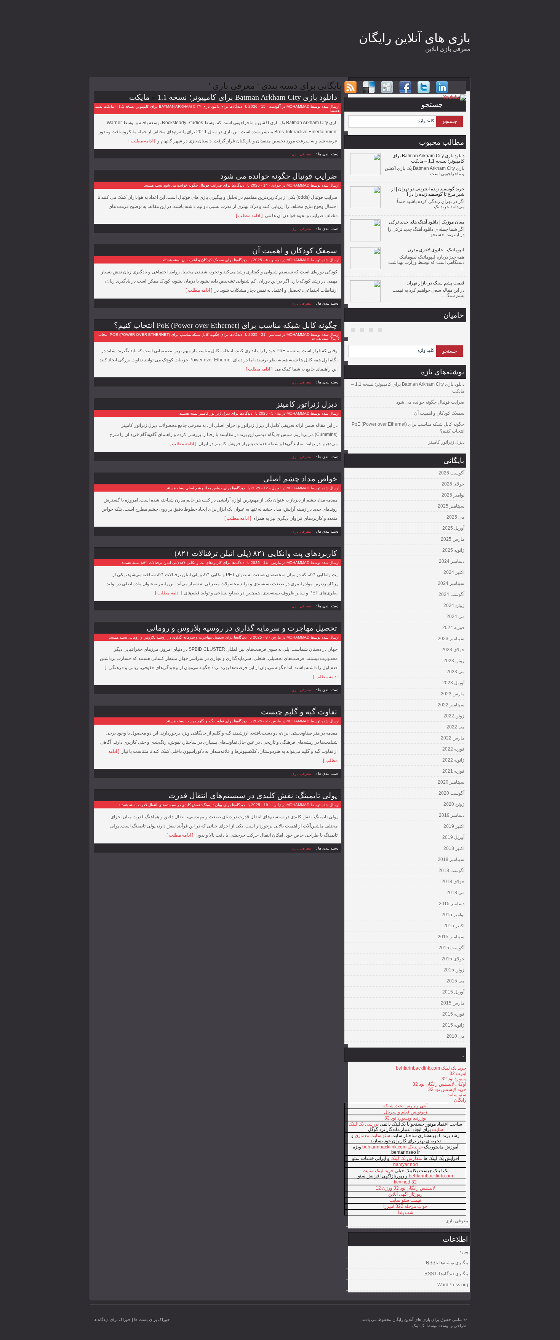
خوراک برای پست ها (152, 1319)
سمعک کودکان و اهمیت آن (294, 250)
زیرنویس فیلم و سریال (405, 1112)
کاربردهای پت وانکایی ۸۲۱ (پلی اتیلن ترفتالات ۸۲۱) (255, 553)
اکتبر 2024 (453, 572)
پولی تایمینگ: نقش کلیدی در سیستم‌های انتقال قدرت (252, 795)
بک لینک (419, 1325)
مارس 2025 (452, 539)
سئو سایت (456, 1094)
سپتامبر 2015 (451, 936)
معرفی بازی (301, 154)
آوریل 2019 (453, 837)
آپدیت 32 (458, 1073)
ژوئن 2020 (453, 804)
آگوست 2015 (451, 947)
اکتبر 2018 (453, 848)
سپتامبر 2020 (451, 782)
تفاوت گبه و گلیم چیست (299, 712)
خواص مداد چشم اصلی (300, 478)
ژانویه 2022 (453, 760)
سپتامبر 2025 (451, 506)
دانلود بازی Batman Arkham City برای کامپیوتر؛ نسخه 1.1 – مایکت (233, 97)
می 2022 (455, 727)
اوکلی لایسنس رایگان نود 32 (439, 1084)
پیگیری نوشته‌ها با (447, 1262)
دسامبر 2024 (451, 561)
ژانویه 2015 (453, 1025)
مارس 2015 (452, 1003)
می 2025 (455, 517)
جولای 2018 (453, 881)
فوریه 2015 (453, 1014)
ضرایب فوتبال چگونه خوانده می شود (278, 176)
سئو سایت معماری (372, 1135)
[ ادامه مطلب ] (142, 141)
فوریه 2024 (453, 627)
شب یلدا (405, 1212)
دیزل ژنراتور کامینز (306, 404)
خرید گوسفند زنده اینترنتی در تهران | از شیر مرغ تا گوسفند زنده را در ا (427, 191)
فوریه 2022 (453, 749)
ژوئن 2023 (453, 660)
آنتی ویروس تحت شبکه (405, 1105)
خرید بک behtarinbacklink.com (392, 1147)
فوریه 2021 (453, 771)
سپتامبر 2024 (451, 583)
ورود (463, 1251)
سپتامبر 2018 (451, 859)
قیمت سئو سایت (405, 1200)
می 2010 (455, 1036)
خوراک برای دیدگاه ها (112, 1319)
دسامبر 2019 (451, 815)
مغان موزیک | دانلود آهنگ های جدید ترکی (426, 222)
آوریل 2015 (453, 992)
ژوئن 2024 (453, 605)
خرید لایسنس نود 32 (447, 1089)
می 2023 (455, 671)
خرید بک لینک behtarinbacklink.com (431, 1068)
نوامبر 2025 (453, 495)
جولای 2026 (453, 484)
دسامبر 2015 (451, 903)
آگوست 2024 (451, 594)
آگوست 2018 (451, 870)
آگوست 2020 (451, 793)
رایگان (460, 1100)
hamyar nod (405, 1164)
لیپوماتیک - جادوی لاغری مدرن (436, 249)
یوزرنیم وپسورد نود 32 (405, 1118)
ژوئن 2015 (453, 970)
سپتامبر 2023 (451, 638)
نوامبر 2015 (453, 914)
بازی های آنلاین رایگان (414, 38)
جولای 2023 (453, 649)
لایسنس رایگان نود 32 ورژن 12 (405, 1188)
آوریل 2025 (453, 528)
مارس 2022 (452, 738)
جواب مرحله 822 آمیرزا (405, 1206)
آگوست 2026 (451, 473)
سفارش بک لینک (406, 1158)
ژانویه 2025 (453, 550)
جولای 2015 (453, 958)
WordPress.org (452, 1284)
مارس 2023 (452, 693)
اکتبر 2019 (453, 826)
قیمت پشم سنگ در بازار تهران (435, 283)
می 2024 (455, 616)
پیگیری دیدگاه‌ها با (446, 1273)
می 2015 (455, 981)
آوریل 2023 (453, 682)
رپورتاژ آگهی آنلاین (405, 1194)
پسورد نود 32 (454, 1078)
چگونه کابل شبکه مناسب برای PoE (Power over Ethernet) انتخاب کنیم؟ (225, 325)
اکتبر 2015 (453, 925)
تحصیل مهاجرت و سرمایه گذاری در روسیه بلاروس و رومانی (242, 628)
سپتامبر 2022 (451, 705)
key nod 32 (405, 1182)
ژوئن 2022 (453, 716)
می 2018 (455, 892)
